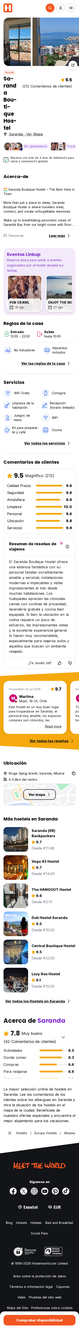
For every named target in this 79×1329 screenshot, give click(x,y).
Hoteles (36, 1223)
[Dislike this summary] (70, 663)
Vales (22, 1297)
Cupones (63, 1287)
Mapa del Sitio (17, 1308)
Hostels (21, 1223)
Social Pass (39, 1233)
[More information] (67, 546)
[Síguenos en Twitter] (23, 1191)
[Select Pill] (50, 8)
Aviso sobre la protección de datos (39, 1276)
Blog (9, 1223)
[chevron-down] (63, 1037)
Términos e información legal (31, 1287)
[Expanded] (9, 1133)
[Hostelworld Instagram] (34, 1191)
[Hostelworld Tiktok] (65, 1191)
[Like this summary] (59, 663)
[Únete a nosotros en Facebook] (13, 1191)
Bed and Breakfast (59, 1223)
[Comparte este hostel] (72, 65)
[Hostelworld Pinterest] (55, 1191)
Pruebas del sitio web (45, 1297)
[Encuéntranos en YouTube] (44, 1191)
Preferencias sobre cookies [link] (52, 1308)
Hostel (9, 72)
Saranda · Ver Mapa (26, 134)
